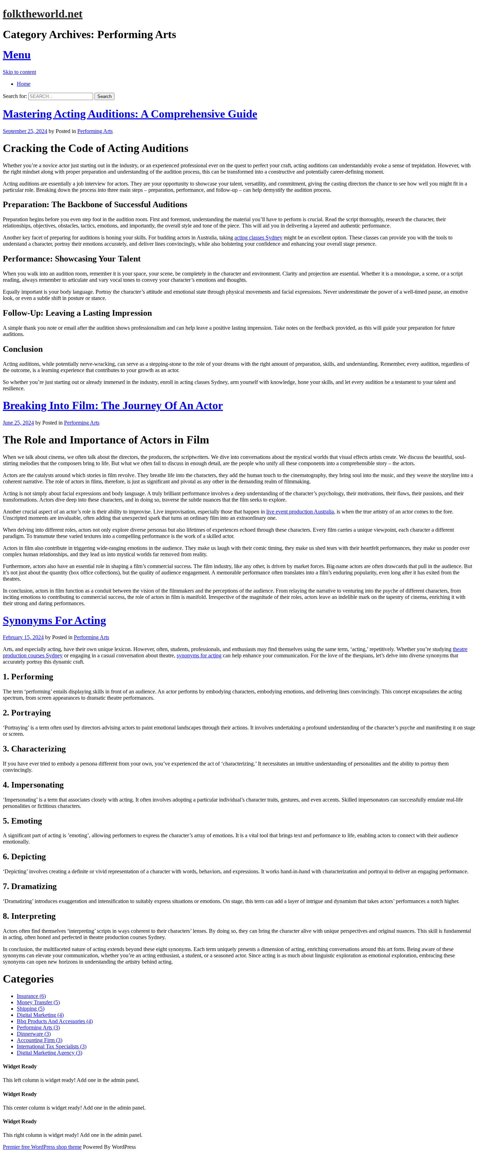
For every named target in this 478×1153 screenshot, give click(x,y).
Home (23, 84)
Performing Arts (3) (38, 1027)
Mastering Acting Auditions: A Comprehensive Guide (130, 113)
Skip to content (19, 72)
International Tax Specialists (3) (51, 1046)
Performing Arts (95, 131)
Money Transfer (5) (38, 1002)
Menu (17, 54)
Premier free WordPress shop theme (42, 1147)
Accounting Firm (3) (39, 1040)
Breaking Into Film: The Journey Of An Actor (113, 405)
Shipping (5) (30, 1009)
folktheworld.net (43, 13)
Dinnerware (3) (34, 1034)
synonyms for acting (199, 655)
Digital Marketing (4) (40, 1015)
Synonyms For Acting (54, 620)
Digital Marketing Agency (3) (49, 1053)
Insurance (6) (31, 996)
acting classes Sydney (258, 237)
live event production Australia (300, 512)
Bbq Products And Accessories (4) (55, 1021)
